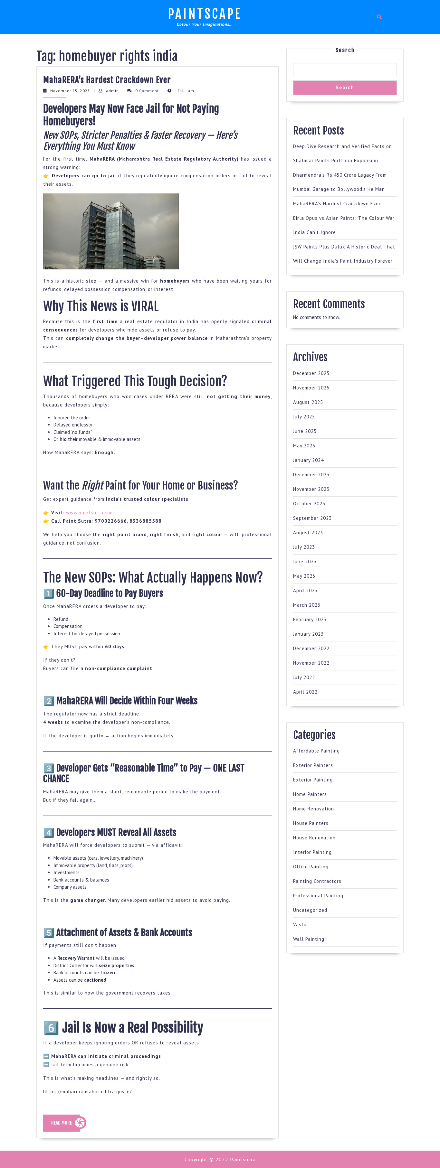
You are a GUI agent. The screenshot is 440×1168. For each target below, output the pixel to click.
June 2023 (305, 561)
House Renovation (314, 838)
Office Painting (311, 867)
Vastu (300, 924)
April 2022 (305, 692)
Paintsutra (242, 1159)
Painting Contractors (317, 881)
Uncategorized (310, 910)
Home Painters (310, 794)
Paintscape (205, 14)
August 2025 (308, 402)
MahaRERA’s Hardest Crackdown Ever (107, 80)
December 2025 (311, 373)
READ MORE (65, 1125)
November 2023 (311, 489)
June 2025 (305, 431)
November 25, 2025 (70, 90)
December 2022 (311, 648)
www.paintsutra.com (90, 512)
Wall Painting (308, 939)
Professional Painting (318, 895)
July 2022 (304, 677)
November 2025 (311, 388)
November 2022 (311, 663)
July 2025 (304, 417)
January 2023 (308, 634)
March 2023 (306, 605)
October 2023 (309, 503)
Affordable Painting (316, 751)
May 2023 (304, 576)
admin (112, 90)
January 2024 (308, 460)
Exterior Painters (313, 765)
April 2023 (305, 590)
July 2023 (304, 547)
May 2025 (304, 446)
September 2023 (312, 518)
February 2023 (310, 619)
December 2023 (311, 475)
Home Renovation (313, 809)
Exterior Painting (313, 780)
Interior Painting (312, 852)
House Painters (311, 823)
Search (345, 50)
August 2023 (308, 532)
